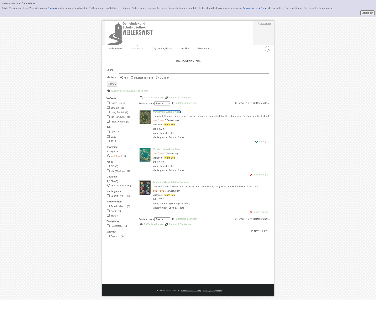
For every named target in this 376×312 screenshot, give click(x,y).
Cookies (51, 8)
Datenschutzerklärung (191, 290)
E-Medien (164, 77)
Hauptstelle (116, 226)
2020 (113, 136)
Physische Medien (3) (122, 185)
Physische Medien (143, 77)
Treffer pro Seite (261, 103)
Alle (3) (114, 181)
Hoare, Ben (116, 103)
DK (112, 166)
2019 (113, 141)
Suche (110, 70)
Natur (113, 211)
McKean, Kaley (118, 117)
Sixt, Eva (115, 107)
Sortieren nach (146, 103)
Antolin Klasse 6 (118, 206)
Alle (126, 77)
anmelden (265, 23)
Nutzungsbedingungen (212, 290)
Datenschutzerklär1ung (254, 8)
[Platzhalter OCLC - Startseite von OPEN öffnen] (179, 33)
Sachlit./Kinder (118, 196)
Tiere (113, 215)
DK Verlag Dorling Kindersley (118, 171)
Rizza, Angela (118, 121)
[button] (137, 48)
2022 (113, 132)
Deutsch (115, 236)
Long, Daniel (117, 112)
